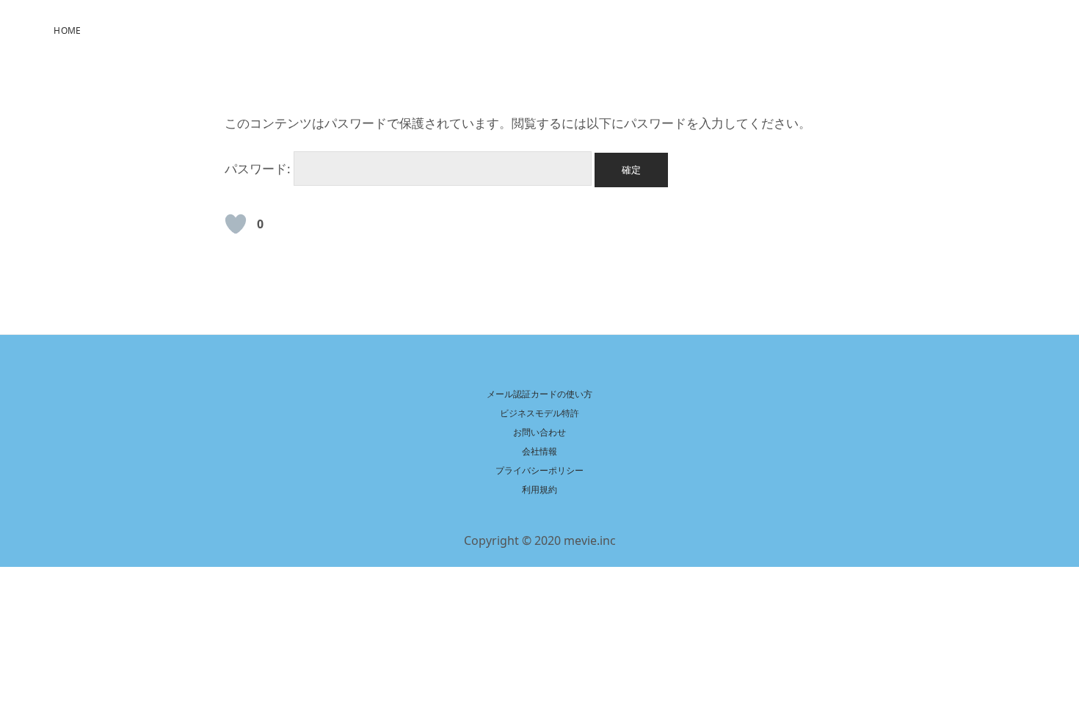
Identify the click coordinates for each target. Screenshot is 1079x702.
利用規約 (539, 489)
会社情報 (539, 451)
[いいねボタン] (236, 224)
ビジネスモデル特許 (539, 413)
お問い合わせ (539, 432)
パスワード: (259, 168)
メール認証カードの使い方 (539, 394)
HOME (67, 30)
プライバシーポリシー (539, 470)
